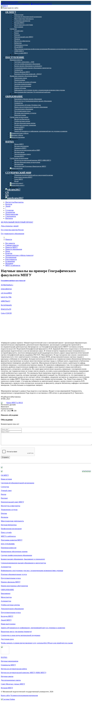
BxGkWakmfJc (6, 305)
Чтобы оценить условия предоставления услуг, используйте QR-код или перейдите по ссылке (37, 643)
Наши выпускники (8, 624)
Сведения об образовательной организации (17, 483)
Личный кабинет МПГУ (42, 4)
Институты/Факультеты (14, 202)
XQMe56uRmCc (7, 285)
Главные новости (12, 245)
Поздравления (10, 257)
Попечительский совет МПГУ (12, 502)
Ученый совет (6, 490)
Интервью (9, 263)
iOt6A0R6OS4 (6, 289)
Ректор (3, 494)
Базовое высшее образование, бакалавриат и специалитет (23, 559)
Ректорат (4, 498)
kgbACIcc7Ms (6, 297)
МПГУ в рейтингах (12, 265)
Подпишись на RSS (10, 2)
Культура (8, 253)
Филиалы (4, 517)
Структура (5, 487)
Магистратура (6, 597)
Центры (4, 513)
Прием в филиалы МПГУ (10, 582)
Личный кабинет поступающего (16, 4)
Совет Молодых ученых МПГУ (13, 684)
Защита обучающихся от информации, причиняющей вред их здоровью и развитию (33, 628)
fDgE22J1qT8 (6, 309)
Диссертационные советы (11, 680)
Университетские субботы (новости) (19, 255)
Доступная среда (7, 639)
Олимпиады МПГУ (8, 665)
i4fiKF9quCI (5, 301)
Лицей (7, 206)
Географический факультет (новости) (13, 280)
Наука (7, 251)
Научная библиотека (9, 525)
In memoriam (10, 261)
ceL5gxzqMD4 (6, 293)
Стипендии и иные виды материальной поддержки (20, 635)
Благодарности (11, 259)
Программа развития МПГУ (11, 540)
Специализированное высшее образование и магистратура (23, 563)
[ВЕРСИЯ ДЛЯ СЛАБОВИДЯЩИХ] (12, 189)
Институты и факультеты (10, 506)
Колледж (8, 204)
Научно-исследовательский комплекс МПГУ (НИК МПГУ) (23, 673)
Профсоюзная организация (11, 529)
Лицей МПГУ (6, 620)
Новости (8, 239)
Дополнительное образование (12, 609)
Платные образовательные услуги (14, 574)
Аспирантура (6, 567)
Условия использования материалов (24, 695)
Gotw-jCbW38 (6, 313)
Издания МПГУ (7, 688)
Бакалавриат (5, 593)
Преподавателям (11, 214)
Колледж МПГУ (7, 616)
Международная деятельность (12, 521)
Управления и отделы (9, 510)
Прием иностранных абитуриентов (14, 586)
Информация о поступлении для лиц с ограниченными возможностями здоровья (32, 571)
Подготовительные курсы (11, 578)
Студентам (9, 210)
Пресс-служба (6, 532)
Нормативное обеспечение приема (14, 551)
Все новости (10, 243)
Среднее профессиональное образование (16, 555)
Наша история (6, 479)
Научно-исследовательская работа (14, 669)
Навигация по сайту (10, 8)
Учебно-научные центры (10, 605)
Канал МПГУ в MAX (14, 403)
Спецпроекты (10, 216)
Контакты (9, 218)
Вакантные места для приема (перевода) (16, 631)
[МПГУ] (4, 6)
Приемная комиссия (8, 548)
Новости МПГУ (11, 247)
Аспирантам (10, 212)
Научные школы (7, 676)
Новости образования (13, 249)
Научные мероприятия (9, 661)
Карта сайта (5, 695)
